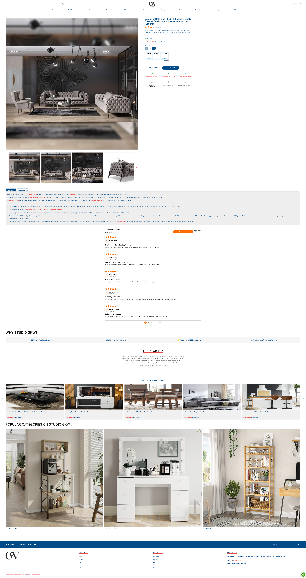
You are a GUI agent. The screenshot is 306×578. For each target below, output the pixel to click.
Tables (81, 562)
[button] (299, 4)
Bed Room (156, 556)
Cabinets (81, 565)
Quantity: (148, 45)
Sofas (81, 559)
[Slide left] (7, 167)
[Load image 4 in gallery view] (119, 167)
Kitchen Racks (11, 529)
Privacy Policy (9, 574)
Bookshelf (207, 529)
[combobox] (35, 4)
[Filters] (195, 231)
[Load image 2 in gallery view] (56, 167)
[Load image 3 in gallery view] (87, 167)
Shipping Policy (26, 574)
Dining (155, 567)
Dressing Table (110, 529)
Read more (148, 35)
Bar (154, 562)
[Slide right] (136, 167)
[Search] (63, 4)
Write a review (183, 232)
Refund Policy (17, 574)
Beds (80, 556)
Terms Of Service (36, 574)
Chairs (81, 567)
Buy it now (171, 68)
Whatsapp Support (151, 76)
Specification (23, 190)
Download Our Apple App (185, 77)
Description (11, 190)
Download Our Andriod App (168, 77)
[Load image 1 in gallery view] (24, 167)
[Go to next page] (163, 323)
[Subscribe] (298, 544)
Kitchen (155, 559)
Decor (155, 565)
